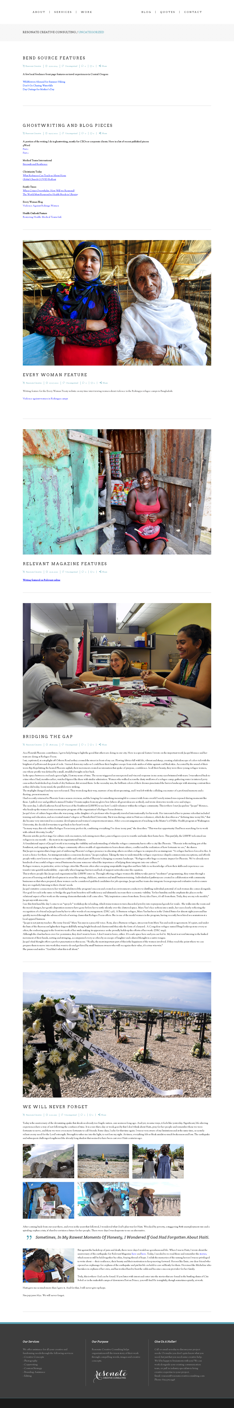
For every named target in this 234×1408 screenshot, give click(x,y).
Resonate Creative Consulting (49, 32)
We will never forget (55, 1107)
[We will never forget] (117, 1035)
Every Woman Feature (55, 375)
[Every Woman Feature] (117, 302)
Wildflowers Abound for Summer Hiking (44, 82)
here (134, 1254)
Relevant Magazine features (65, 564)
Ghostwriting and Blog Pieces (68, 125)
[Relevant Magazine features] (117, 492)
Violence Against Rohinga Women (41, 206)
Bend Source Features (54, 58)
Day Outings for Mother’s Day (38, 89)
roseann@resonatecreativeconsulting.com (183, 1376)
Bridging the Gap (48, 736)
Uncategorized (71, 66)
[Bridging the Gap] (117, 665)
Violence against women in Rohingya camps (45, 399)
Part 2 (25, 153)
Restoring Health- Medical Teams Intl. (42, 217)
